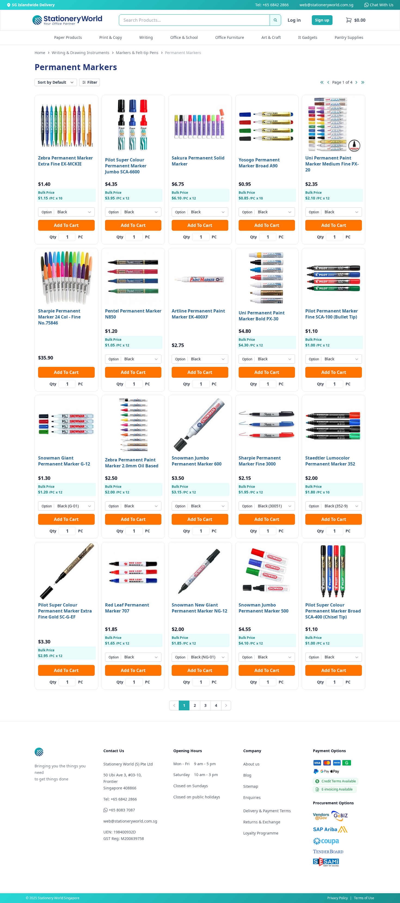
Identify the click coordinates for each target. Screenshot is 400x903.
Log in (294, 20)
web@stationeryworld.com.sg (326, 4)
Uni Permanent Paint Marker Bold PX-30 (262, 316)
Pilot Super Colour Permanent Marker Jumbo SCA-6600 (125, 166)
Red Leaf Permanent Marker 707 (127, 608)
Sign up (322, 20)
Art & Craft (271, 37)
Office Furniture (229, 37)
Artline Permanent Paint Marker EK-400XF (198, 314)
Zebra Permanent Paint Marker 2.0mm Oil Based (131, 463)
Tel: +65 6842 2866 (272, 4)
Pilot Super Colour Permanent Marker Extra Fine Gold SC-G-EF (65, 611)
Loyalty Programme (260, 833)
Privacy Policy (337, 898)
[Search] (275, 20)
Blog (247, 775)
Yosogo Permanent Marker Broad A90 (259, 163)
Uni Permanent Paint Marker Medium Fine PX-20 (332, 164)
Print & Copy (110, 37)
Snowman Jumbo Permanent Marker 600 (196, 461)
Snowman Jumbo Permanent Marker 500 (263, 608)
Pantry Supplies (349, 37)
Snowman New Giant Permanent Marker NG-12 (199, 608)
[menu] (355, 20)
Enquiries (252, 797)
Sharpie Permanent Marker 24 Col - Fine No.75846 (59, 317)
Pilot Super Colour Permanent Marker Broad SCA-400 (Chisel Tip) (333, 611)
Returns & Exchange (261, 821)
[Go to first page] (322, 82)
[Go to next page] (356, 82)
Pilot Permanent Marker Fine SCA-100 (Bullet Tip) (331, 314)
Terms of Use (364, 898)
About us (251, 764)
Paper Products (68, 37)
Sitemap (250, 786)
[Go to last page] (362, 82)
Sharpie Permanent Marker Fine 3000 (260, 461)
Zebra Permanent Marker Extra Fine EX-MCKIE (65, 161)
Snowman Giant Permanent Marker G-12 (64, 461)
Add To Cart (66, 225)
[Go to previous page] (328, 82)
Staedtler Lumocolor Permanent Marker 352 (330, 461)
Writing (146, 37)
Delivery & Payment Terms (267, 810)
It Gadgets (307, 37)
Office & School (184, 37)
